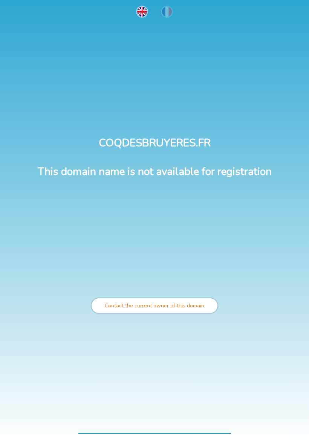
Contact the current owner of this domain (154, 305)
